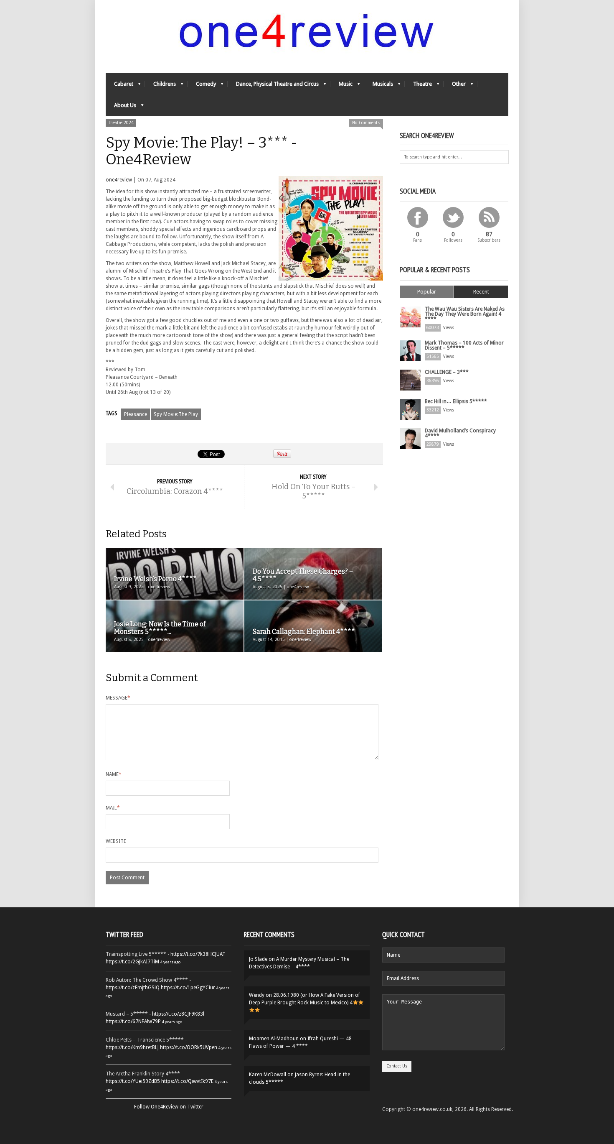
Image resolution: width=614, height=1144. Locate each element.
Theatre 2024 (121, 122)
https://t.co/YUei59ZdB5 (133, 1081)
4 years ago (170, 962)
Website (116, 841)
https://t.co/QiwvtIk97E (187, 1081)
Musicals (378, 86)
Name (114, 774)
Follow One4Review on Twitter (168, 1107)
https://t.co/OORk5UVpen (188, 1047)
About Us (121, 107)
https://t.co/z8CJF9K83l (178, 1014)
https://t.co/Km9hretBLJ (132, 1047)
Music (341, 86)
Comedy (202, 86)
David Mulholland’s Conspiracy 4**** (460, 433)
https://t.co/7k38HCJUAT (198, 954)
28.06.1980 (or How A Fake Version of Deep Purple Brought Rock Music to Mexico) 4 (304, 999)
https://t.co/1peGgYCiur (188, 988)
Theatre (418, 86)
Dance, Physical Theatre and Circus (273, 86)
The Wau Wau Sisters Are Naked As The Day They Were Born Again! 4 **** (465, 314)
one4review (119, 180)
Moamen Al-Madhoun (274, 1039)
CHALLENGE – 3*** (447, 372)
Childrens (160, 86)
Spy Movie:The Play (176, 414)
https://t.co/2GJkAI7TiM (132, 962)
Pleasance (135, 414)
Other (455, 86)
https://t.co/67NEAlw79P (133, 1021)
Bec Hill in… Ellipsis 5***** (456, 401)
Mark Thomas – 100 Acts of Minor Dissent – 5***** (464, 345)
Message (118, 698)
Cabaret (119, 86)
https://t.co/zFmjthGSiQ (133, 988)
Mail (113, 808)
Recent (481, 292)
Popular (426, 292)
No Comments (366, 122)
